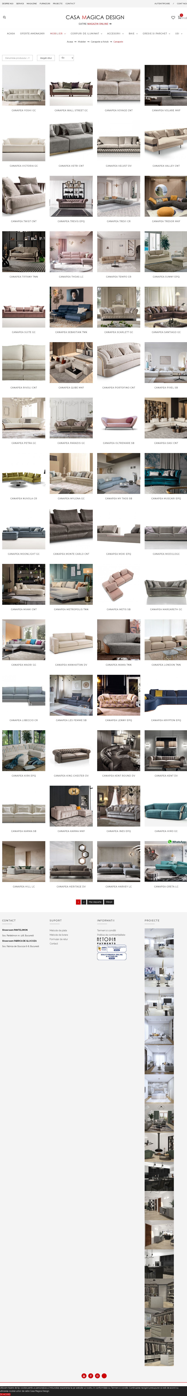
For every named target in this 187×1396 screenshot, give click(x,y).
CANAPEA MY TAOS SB (118, 498)
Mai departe (95, 902)
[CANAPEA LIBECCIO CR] (23, 695)
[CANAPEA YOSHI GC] (23, 85)
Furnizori (45, 3)
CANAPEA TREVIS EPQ (71, 221)
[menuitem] (11, 33)
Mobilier (82, 41)
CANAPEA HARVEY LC (119, 886)
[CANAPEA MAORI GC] (23, 639)
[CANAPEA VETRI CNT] (71, 140)
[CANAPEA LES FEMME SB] (71, 695)
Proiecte (58, 3)
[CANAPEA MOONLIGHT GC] (23, 528)
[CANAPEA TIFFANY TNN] (23, 253)
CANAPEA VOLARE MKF (166, 110)
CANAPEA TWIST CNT (24, 221)
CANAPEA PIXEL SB (166, 387)
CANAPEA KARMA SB (23, 831)
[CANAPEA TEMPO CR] (118, 251)
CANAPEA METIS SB (119, 609)
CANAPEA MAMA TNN (119, 665)
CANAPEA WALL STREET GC (71, 110)
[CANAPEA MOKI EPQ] (118, 528)
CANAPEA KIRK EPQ (24, 775)
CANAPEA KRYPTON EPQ (166, 720)
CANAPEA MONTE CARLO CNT (71, 554)
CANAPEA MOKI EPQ (118, 554)
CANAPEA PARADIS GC (71, 443)
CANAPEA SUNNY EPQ (166, 276)
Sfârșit (109, 902)
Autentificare (162, 3)
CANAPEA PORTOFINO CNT (118, 387)
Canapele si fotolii (100, 41)
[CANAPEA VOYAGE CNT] (118, 85)
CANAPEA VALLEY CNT (166, 166)
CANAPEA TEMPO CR (118, 276)
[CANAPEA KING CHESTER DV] (71, 750)
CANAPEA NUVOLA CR (23, 498)
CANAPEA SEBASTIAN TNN (71, 332)
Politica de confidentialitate (111, 934)
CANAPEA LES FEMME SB (71, 720)
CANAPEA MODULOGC (166, 554)
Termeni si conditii (106, 930)
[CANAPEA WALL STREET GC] (71, 85)
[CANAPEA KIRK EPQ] (23, 750)
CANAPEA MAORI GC (23, 665)
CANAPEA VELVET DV (119, 166)
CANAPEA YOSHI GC (24, 110)
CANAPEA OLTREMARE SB (118, 443)
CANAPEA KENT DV (166, 775)
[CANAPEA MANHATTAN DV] (71, 639)
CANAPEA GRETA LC (166, 886)
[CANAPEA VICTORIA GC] (23, 140)
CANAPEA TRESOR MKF (166, 221)
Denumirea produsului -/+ (17, 58)
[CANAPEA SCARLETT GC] (118, 307)
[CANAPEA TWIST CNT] (23, 196)
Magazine (32, 3)
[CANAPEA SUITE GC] (23, 307)
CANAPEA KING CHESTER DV (71, 775)
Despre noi (7, 3)
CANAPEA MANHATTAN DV (71, 665)
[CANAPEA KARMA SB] (23, 806)
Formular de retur (59, 939)
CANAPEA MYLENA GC (71, 498)
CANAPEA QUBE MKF (71, 387)
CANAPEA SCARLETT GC (118, 332)
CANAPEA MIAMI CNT (24, 609)
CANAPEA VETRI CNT (71, 166)
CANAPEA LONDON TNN (166, 665)
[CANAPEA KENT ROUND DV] (118, 759)
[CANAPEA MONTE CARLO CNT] (71, 528)
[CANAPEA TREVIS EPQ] (71, 196)
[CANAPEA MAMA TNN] (118, 639)
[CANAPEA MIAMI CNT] (23, 584)
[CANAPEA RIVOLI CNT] (23, 362)
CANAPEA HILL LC (24, 886)
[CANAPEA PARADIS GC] (71, 418)
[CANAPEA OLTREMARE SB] (118, 425)
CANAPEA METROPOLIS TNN (71, 609)
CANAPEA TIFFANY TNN (24, 276)
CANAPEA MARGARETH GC (166, 609)
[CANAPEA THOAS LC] (71, 251)
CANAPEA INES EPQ (119, 831)
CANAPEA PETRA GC (24, 443)
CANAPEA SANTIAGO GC (166, 332)
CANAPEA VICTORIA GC (24, 166)
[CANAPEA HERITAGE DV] (71, 861)
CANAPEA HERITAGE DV (71, 886)
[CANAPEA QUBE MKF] (71, 362)
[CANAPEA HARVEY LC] (118, 861)
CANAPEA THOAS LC (71, 276)
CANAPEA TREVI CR (119, 221)
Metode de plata (58, 930)
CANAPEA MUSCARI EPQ (166, 498)
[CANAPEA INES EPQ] (118, 806)
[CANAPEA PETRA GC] (23, 418)
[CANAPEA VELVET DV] (118, 140)
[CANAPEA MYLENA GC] (71, 473)
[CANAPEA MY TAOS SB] (118, 473)
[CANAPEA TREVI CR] (118, 196)
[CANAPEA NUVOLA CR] (23, 473)
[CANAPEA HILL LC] (23, 861)
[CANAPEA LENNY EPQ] (118, 695)
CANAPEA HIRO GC (166, 831)
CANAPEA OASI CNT (166, 443)
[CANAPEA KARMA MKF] (71, 807)
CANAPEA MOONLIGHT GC (24, 554)
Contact (70, 3)
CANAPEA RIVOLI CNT (24, 387)
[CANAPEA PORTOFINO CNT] (118, 362)
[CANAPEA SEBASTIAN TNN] (71, 307)
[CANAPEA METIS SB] (118, 584)
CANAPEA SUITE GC (24, 332)
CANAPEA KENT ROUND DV (118, 775)
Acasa (70, 41)
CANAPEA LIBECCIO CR (24, 720)
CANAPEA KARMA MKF (71, 831)
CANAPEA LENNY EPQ (118, 720)
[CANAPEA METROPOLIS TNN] (71, 584)
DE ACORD (5, 1394)
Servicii (20, 3)
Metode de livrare (59, 934)
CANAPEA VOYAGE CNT (119, 110)
